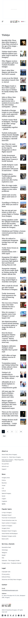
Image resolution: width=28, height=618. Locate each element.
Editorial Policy (6, 577)
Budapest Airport (6, 515)
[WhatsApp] (16, 615)
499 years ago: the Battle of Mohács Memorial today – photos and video (8, 394)
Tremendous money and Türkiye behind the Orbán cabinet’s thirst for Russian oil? (10, 366)
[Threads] (24, 615)
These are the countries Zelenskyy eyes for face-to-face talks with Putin (10, 414)
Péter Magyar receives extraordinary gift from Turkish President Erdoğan (10, 64)
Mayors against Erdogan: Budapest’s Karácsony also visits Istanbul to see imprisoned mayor (9, 404)
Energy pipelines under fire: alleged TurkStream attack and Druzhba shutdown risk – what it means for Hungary (10, 223)
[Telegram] (18, 615)
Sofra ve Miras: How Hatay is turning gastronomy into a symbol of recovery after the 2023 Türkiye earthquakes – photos (10, 102)
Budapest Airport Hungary (9, 531)
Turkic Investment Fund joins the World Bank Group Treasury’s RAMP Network (10, 158)
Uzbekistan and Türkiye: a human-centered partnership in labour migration (14, 233)
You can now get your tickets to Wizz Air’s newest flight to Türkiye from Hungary (10, 213)
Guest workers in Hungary (9, 523)
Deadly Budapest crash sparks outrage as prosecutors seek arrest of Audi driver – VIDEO (10, 167)
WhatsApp (5, 550)
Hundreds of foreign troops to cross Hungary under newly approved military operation (10, 113)
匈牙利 (3, 504)
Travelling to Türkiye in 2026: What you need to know (10, 204)
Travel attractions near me (9, 520)
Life (3, 488)
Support (4, 469)
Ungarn (4, 498)
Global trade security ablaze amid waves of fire (9, 197)
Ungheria (4, 501)
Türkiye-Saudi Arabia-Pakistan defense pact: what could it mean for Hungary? (10, 54)
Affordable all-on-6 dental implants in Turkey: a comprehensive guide (9, 385)
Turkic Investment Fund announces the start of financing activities (9, 296)
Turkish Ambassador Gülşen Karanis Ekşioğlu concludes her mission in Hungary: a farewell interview (10, 136)
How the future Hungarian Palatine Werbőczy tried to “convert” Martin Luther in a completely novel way (10, 337)
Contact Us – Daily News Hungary (11, 457)
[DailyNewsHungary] (14, 21)
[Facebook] (5, 615)
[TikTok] (13, 615)
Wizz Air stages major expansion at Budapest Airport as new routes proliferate (10, 188)
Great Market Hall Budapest (10, 533)
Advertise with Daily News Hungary (12, 579)
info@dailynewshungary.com (10, 590)
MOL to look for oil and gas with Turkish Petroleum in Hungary (10, 287)
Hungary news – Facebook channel (11, 563)
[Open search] (18, 21)
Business (4, 483)
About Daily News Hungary (9, 454)
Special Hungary (6, 493)
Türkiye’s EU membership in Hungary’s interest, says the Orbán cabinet (10, 375)
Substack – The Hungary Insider (11, 560)
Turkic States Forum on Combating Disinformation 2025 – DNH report (10, 250)
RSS (3, 558)
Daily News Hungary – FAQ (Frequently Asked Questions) (13, 460)
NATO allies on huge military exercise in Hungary (9, 357)
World (3, 496)
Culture (4, 491)
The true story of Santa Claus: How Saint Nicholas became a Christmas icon (10, 305)
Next (4, 436)
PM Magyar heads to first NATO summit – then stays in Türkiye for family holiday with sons (10, 89)
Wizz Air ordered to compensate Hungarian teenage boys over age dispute (10, 241)
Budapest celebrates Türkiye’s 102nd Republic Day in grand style (9, 349)
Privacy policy (6, 574)
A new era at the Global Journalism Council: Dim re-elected (10, 80)
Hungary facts (6, 528)
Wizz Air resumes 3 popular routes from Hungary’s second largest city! (9, 315)
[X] (10, 615)
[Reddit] (21, 615)
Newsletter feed (6, 547)
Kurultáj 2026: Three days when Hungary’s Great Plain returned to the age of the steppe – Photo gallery (10, 44)
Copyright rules (6, 571)
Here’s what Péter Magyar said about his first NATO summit (9, 72)
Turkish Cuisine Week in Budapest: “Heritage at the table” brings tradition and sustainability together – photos (10, 124)
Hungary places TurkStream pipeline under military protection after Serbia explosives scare (9, 178)
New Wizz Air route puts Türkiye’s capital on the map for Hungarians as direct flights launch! (9, 148)
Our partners (5, 464)
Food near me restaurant (9, 517)
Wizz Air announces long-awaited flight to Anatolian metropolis (9, 280)
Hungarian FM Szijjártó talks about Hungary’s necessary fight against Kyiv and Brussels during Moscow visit (10, 261)
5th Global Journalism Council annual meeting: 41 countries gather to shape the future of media (10, 325)
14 (21, 431)
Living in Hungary (7, 512)
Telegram (4, 552)
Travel (3, 485)
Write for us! (5, 466)
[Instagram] (8, 615)
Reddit (4, 555)
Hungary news (6, 477)
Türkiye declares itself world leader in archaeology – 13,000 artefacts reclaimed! (9, 422)
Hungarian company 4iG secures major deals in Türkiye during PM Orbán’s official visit (10, 271)
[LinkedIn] (2, 615)
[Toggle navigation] (3, 21)
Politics (4, 480)
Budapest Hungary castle (9, 536)
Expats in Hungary (7, 525)
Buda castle (5, 539)
